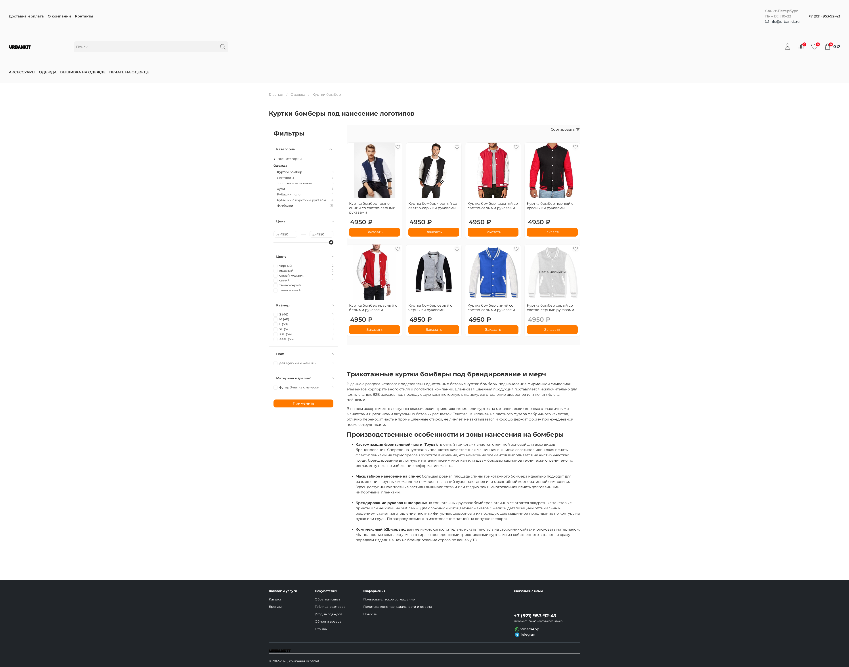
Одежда (48, 72)
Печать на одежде (129, 72)
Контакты (84, 16)
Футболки (285, 206)
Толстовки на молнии (294, 183)
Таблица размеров (330, 607)
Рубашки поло (288, 194)
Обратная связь (327, 599)
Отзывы (321, 629)
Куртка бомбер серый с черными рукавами (430, 307)
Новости (370, 614)
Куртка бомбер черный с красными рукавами (550, 205)
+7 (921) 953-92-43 (824, 16)
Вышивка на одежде (83, 72)
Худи (281, 189)
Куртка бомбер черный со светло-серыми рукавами (432, 205)
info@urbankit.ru (784, 21)
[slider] (331, 242)
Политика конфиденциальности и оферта (397, 607)
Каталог (275, 599)
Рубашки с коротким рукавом (301, 200)
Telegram (528, 634)
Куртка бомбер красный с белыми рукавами (373, 307)
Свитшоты (285, 178)
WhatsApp (529, 629)
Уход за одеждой (328, 614)
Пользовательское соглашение (389, 599)
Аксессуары (22, 72)
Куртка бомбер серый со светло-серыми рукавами (550, 307)
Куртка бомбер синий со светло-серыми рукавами (491, 307)
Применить (303, 403)
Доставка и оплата (26, 16)
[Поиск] (222, 46)
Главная (276, 94)
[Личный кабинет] (787, 46)
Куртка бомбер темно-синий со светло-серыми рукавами (372, 207)
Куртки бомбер (289, 172)
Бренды (275, 607)
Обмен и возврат (329, 621)
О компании (59, 16)
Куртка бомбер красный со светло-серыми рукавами (493, 205)
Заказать (374, 232)
